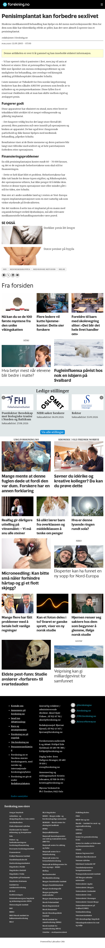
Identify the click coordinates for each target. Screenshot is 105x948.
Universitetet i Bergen (85, 887)
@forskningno (84, 705)
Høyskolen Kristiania (18, 881)
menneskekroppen (20, 269)
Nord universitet (49, 874)
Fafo (11, 836)
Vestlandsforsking (83, 912)
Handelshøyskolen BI (18, 860)
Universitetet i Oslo (83, 895)
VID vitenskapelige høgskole (87, 919)
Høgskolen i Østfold (17, 870)
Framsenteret (14, 852)
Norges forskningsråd (52, 889)
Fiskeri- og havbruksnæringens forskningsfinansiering (19, 842)
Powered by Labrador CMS (52, 941)
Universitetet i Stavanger (86, 898)
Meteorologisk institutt (18, 905)
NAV (11, 908)
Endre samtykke (19, 796)
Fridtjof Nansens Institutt (19, 856)
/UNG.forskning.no (86, 716)
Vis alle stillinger (52, 432)
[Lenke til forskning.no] (49, 3)
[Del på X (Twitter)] (8, 275)
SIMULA (79, 830)
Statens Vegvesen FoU (85, 853)
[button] (3, 397)
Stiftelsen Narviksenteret (86, 857)
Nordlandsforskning (51, 878)
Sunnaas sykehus (83, 860)
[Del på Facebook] (4, 275)
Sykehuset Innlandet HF (85, 864)
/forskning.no (83, 710)
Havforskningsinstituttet (19, 863)
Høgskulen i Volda (16, 874)
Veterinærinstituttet (84, 915)
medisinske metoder (44, 269)
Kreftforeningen (16, 895)
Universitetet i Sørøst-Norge (87, 902)
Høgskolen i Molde (17, 867)
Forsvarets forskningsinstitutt (21, 849)
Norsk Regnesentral (51, 906)
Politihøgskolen (82, 812)
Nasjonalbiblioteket (51, 832)
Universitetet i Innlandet (86, 891)
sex (5, 269)
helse (62, 269)
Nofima (46, 871)
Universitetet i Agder (84, 884)
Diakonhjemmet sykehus (19, 826)
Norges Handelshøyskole (53, 885)
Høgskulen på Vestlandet (19, 877)
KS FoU (12, 891)
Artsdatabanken (16, 822)
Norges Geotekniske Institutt (54, 881)
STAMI (78, 850)
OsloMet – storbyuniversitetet (55, 932)
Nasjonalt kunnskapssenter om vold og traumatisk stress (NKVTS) (54, 839)
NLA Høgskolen (49, 812)
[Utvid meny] (102, 4)
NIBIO (11, 912)
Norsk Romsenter (50, 909)
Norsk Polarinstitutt (51, 902)
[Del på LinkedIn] (13, 275)
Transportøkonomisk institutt (88, 874)
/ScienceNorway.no (86, 721)
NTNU (45, 829)
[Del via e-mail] (17, 275)
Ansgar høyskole (16, 812)
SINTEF (79, 833)
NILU (11, 922)
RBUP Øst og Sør (82, 820)
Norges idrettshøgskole (52, 899)
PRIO (78, 816)
